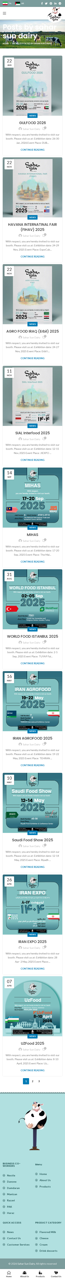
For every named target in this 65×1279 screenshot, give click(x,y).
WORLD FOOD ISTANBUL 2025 (32, 636)
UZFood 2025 (32, 1043)
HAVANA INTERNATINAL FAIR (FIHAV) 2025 (32, 227)
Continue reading (32, 150)
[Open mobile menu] (4, 13)
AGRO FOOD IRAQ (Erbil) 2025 (32, 331)
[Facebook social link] (42, 3)
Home (6, 43)
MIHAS (32, 534)
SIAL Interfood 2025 (32, 433)
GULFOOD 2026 (32, 122)
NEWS (32, 115)
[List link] (48, 1174)
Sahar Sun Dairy (26, 1263)
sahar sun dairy (30, 31)
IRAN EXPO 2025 (32, 941)
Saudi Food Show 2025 (32, 840)
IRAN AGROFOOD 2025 (32, 738)
